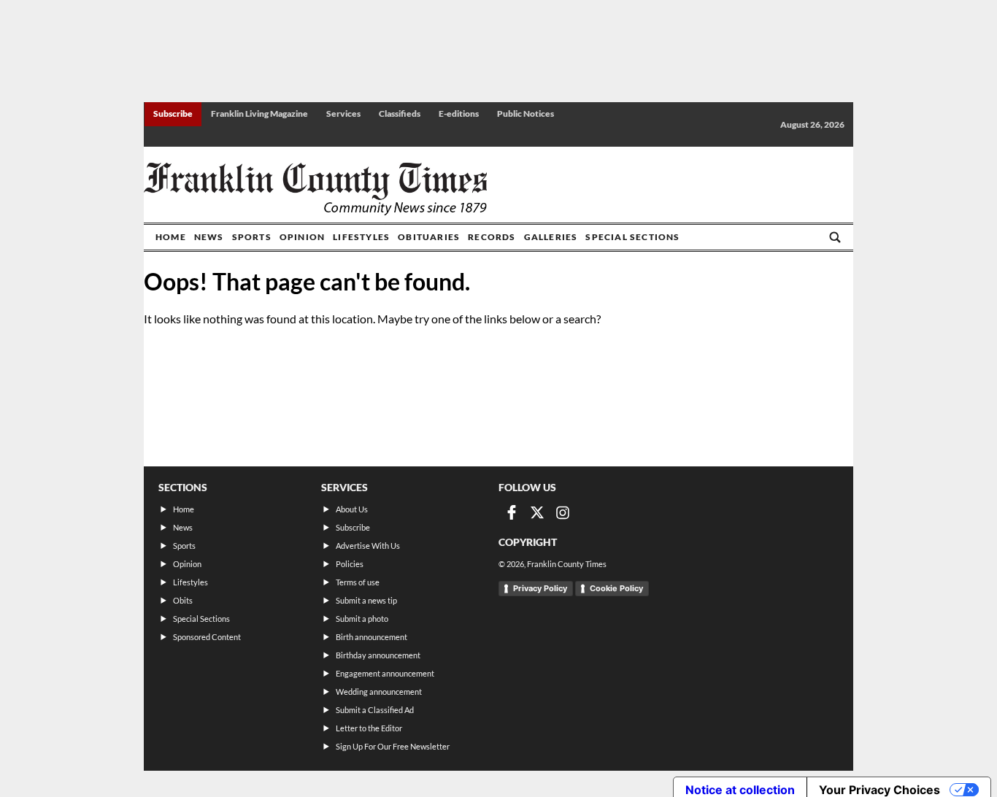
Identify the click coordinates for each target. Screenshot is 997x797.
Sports (252, 236)
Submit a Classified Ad (375, 710)
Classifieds (399, 113)
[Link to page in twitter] (537, 512)
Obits (183, 600)
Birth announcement (371, 637)
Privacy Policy (540, 588)
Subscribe (173, 113)
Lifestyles (361, 236)
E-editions (459, 113)
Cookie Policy (616, 588)
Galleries (551, 236)
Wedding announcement (379, 691)
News (209, 236)
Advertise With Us (368, 545)
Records (491, 236)
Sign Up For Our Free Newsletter (393, 746)
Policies (349, 564)
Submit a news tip (366, 600)
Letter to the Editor (369, 728)
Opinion (302, 236)
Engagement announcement (385, 673)
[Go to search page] (835, 237)
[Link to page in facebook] (511, 512)
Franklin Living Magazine (259, 113)
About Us (352, 509)
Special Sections (632, 236)
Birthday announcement (378, 655)
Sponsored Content (207, 637)
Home (170, 236)
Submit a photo (362, 618)
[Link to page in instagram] (562, 512)
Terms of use (358, 582)
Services (343, 113)
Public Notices (525, 113)
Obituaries (429, 236)
